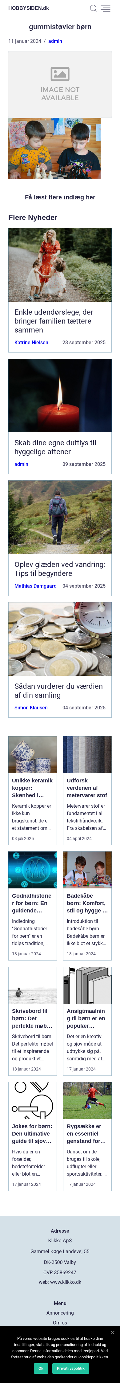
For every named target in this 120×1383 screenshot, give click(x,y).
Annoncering (60, 1313)
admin (55, 41)
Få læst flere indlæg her (60, 197)
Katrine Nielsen (31, 342)
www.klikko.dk (65, 1282)
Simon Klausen (31, 708)
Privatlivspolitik (71, 1368)
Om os (60, 1323)
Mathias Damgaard (35, 586)
